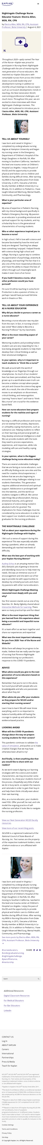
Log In (4, 1041)
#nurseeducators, (10, 950)
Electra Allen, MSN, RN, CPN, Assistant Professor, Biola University (20, 26)
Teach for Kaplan (9, 1065)
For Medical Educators (14, 1000)
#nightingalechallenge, (12, 956)
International (8, 1053)
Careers (5, 1049)
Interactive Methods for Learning (16, 607)
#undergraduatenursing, (13, 953)
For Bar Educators (12, 1005)
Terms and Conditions (10, 1129)
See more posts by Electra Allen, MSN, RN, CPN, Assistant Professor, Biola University (20, 939)
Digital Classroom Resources (17, 995)
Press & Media (8, 1061)
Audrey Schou (8, 563)
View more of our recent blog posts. (18, 828)
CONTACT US (7, 1037)
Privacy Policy (7, 1133)
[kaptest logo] (7, 4)
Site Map (5, 1137)
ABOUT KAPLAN (9, 1045)
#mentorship (8, 962)
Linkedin (7, 1010)
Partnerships (8, 1057)
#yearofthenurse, (10, 959)
